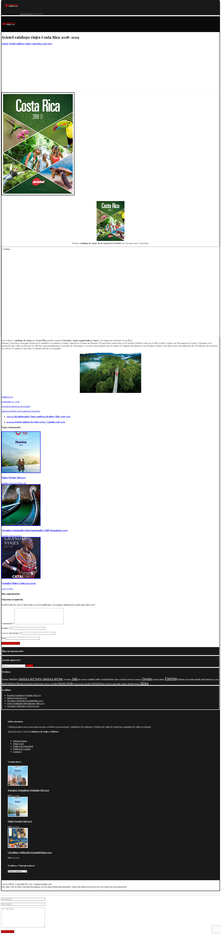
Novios (20, 483)
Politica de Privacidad (23, 746)
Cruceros (13, 483)
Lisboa (217, 679)
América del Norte (30, 679)
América (13, 679)
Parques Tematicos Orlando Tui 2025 (24, 695)
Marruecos (21, 683)
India (192, 679)
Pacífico (88, 683)
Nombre (6, 628)
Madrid (5, 683)
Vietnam (136, 684)
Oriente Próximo (79, 684)
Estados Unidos (158, 679)
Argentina (67, 679)
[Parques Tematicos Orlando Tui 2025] (18, 785)
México (47, 684)
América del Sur (8, 411)
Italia (203, 679)
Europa (171, 678)
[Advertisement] (110, 73)
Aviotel (4, 406)
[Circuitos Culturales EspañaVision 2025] (18, 847)
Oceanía (53, 683)
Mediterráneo (39, 683)
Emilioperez (7, 397)
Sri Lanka (113, 684)
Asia (75, 678)
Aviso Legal (18, 743)
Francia (180, 679)
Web (3, 638)
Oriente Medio (65, 683)
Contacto (17, 751)
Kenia (212, 679)
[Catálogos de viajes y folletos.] (9, 30)
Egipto (130, 679)
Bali (79, 679)
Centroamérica (23, 411)
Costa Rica (35, 411)
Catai (3, 589)
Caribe (97, 679)
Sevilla (107, 684)
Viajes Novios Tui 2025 (17, 698)
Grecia (186, 679)
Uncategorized (23, 406)
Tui (25, 483)
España (147, 679)
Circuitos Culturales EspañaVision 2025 (25, 700)
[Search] (45, 14)
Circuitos (12, 406)
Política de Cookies (22, 749)
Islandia (197, 679)
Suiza (119, 684)
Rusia (103, 684)
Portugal (96, 683)
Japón (207, 679)
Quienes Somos (20, 741)
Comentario (7, 623)
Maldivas (12, 683)
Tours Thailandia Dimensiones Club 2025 (26, 703)
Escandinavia (137, 679)
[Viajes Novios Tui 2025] (18, 816)
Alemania (5, 679)
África (144, 683)
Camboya (84, 679)
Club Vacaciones (15, 536)
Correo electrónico (11, 633)
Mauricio (29, 683)
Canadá (91, 679)
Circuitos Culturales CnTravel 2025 (23, 706)
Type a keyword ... (11, 14)
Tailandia (124, 684)
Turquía (130, 684)
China (116, 679)
